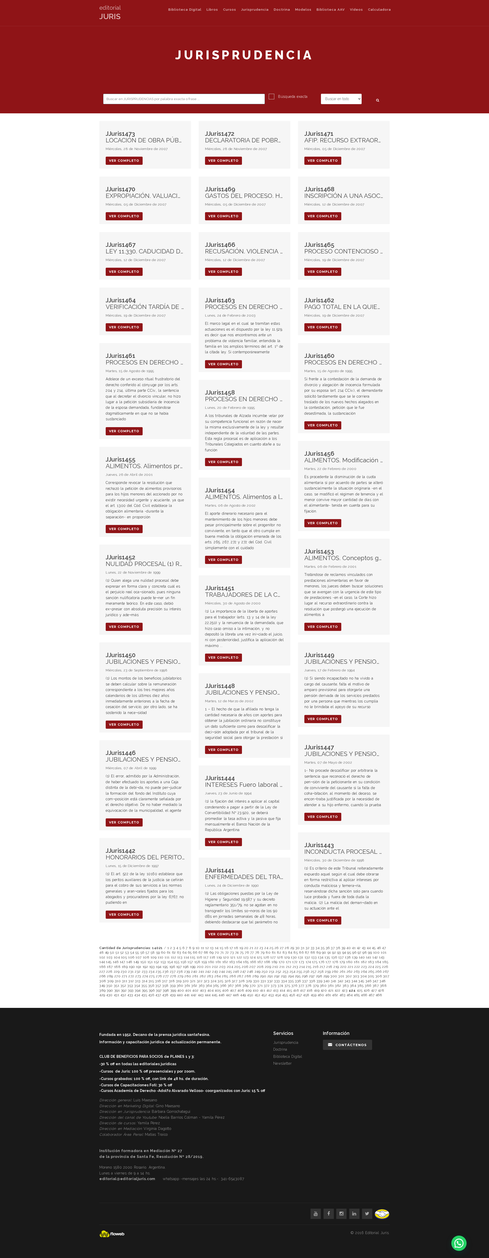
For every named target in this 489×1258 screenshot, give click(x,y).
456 (292, 995)
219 (336, 967)
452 (264, 995)
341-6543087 (232, 1179)
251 (272, 971)
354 (137, 986)
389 (102, 990)
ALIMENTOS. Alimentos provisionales (145, 463)
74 (237, 952)
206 (245, 967)
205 (237, 967)
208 (260, 967)
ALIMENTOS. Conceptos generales (343, 555)
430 (109, 995)
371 (260, 986)
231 (131, 971)
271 (124, 976)
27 (282, 948)
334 (284, 981)
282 (203, 976)
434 (137, 995)
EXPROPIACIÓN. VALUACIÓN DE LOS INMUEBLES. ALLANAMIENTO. (145, 192)
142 (375, 957)
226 (385, 967)
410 (256, 990)
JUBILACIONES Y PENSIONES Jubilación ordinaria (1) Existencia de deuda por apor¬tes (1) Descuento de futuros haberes (244, 689)
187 (110, 967)
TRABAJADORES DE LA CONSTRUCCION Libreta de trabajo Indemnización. (244, 591)
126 (266, 957)
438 (165, 995)
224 (371, 967)
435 (144, 995)
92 (334, 952)
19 (241, 948)
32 (307, 948)
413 (276, 990)
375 (287, 986)
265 (371, 971)
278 (173, 976)
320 (186, 981)
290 (263, 976)
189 (125, 967)
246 (236, 971)
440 (180, 995)
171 (288, 962)
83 (284, 952)
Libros (212, 9)
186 (102, 967)
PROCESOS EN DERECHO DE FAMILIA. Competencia (244, 396)
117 (206, 957)
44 (369, 948)
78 (257, 952)
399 (173, 990)
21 (251, 948)
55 (137, 952)
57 (147, 952)
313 (138, 981)
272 (131, 976)
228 (109, 971)
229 (117, 971)
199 (193, 967)
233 (145, 971)
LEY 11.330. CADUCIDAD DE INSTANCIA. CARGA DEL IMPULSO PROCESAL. (145, 248)
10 (198, 948)
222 (357, 967)
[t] (367, 1214)
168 (267, 962)
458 (306, 995)
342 (341, 981)
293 (284, 976)
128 (280, 957)
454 (278, 995)
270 (117, 976)
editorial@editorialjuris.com (127, 1179)
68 (206, 952)
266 (378, 971)
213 (295, 967)
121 (233, 957)
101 (384, 952)
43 (364, 948)
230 (124, 971)
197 (179, 967)
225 (378, 967)
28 (287, 948)
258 (321, 971)
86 (301, 952)
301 (341, 976)
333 (277, 981)
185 (385, 962)
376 (294, 986)
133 (314, 957)
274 (145, 976)
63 (179, 952)
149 (136, 962)
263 (357, 971)
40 (348, 948)
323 (207, 981)
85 (295, 952)
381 (331, 986)
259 (328, 971)
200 (200, 967)
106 (131, 957)
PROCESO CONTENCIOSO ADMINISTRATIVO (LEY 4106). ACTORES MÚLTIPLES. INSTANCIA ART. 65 (343, 248)
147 (122, 962)
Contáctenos (351, 1045)
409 (248, 990)
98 (364, 952)
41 (354, 948)
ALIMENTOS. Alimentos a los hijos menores (244, 494)
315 (151, 981)
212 (289, 967)
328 (242, 981)
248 (250, 971)
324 (213, 981)
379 (316, 986)
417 (303, 990)
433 (130, 995)
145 (109, 962)
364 (209, 986)
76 (247, 952)
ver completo (124, 161)
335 (291, 981)
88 (312, 952)
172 (295, 962)
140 (362, 957)
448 (236, 995)
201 (208, 967)
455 (285, 995)
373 (274, 986)
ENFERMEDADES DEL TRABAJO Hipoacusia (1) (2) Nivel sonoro (244, 874)
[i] (341, 1214)
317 (165, 981)
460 (321, 995)
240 (194, 971)
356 (151, 986)
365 (216, 986)
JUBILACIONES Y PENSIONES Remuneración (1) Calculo (145, 658)
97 (359, 952)
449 (243, 995)
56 (142, 952)
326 (228, 981)
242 (208, 971)
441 (187, 995)
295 (298, 976)
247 (243, 971)
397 (159, 990)
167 (260, 962)
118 (212, 957)
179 (342, 962)
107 (138, 957)
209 (268, 967)
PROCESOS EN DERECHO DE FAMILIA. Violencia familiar (244, 303)
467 (372, 995)
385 (360, 986)
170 (282, 962)
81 (274, 952)
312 (131, 981)
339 (319, 981)
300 (333, 976)
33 (313, 948)
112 (173, 957)
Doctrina (282, 9)
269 (110, 976)
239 (187, 971)
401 (188, 990)
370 (253, 986)
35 (322, 948)
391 (117, 990)
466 (364, 995)
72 (227, 952)
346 (368, 981)
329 (249, 981)
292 (277, 976)
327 (235, 981)
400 (180, 990)
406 (225, 990)
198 (186, 967)
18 (236, 948)
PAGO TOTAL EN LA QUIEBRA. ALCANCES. (343, 303)
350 (109, 986)
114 (186, 957)
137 (341, 957)
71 (222, 952)
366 (223, 986)
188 (117, 967)
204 (230, 967)
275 (152, 976)
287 (240, 976)
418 (310, 990)
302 (349, 976)
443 (201, 995)
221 (350, 967)
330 (256, 981)
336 (298, 981)
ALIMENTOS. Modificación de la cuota (343, 457)
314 (144, 981)
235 (158, 971)
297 (312, 976)
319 (179, 981)
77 (252, 952)
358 (165, 986)
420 (324, 990)
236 (165, 971)
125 (259, 957)
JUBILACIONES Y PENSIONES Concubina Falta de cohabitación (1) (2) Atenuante (343, 750)
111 (167, 957)
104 (117, 957)
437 (158, 995)
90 (324, 952)
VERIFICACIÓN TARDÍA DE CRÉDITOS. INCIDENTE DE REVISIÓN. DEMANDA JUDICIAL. (145, 303)
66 (195, 952)
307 (386, 976)
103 (109, 957)
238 (180, 971)
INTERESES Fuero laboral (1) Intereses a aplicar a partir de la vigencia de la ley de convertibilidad (244, 781)
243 (215, 971)
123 (246, 957)
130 (294, 957)
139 (355, 957)
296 (305, 976)
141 (368, 957)
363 (202, 986)
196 (172, 967)
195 (165, 967)
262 (350, 971)
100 (376, 952)
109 (154, 957)
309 (110, 981)
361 (187, 986)
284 (217, 976)
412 (269, 990)
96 (354, 952)
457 (299, 995)
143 (382, 957)
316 (158, 981)
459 (314, 995)
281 (195, 976)
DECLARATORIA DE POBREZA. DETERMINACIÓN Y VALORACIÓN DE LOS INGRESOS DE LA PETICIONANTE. (244, 137)
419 (317, 990)
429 (102, 995)
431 (116, 995)
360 (180, 986)
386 (368, 986)
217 (322, 967)
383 (346, 986)
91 (329, 952)
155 (177, 962)
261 (343, 971)
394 (138, 990)
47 (384, 948)
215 (308, 967)
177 (328, 962)
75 (242, 952)
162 (225, 962)
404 (210, 990)
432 (123, 995)
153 (163, 962)
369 (245, 986)
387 (376, 986)
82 (279, 952)
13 (212, 948)
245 (229, 971)
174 (308, 962)
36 (328, 948)
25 (271, 948)
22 (256, 948)
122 (239, 957)
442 (194, 995)
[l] (354, 1214)
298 (319, 976)
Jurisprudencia (255, 9)
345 (361, 981)
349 (102, 986)
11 (202, 948)
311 (124, 981)
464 (350, 995)
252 (278, 971)
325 (220, 981)
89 (318, 952)
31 (302, 948)
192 (145, 967)
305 (371, 976)
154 (170, 962)
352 (123, 986)
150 (143, 962)
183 (371, 962)
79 (262, 952)
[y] (315, 1214)
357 (158, 986)
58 (153, 952)
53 (127, 952)
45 (374, 948)
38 (338, 948)
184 (378, 962)
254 (292, 971)
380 (323, 986)
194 (158, 967)
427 (374, 990)
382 (338, 986)
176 (321, 962)
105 (124, 957)
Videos (356, 9)
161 (218, 962)
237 (173, 971)
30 (297, 948)
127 (273, 957)
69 (211, 952)
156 (183, 962)
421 (331, 990)
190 (132, 967)
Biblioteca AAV (331, 9)
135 (327, 957)
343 (347, 981)
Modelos (303, 9)
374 (280, 986)
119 (219, 957)
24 (266, 948)
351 (116, 986)
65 (190, 952)
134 (320, 957)
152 (156, 962)
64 (184, 952)
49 (107, 952)
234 (152, 971)
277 (166, 976)
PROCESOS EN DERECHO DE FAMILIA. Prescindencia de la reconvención (145, 359)
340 (326, 981)
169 (274, 962)
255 (299, 971)
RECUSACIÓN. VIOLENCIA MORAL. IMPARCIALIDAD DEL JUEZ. (244, 248)
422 (338, 990)
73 (232, 952)
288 (247, 976)
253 (286, 971)
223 (364, 967)
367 (231, 986)
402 (195, 990)
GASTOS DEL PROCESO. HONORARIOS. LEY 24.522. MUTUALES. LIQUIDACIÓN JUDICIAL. (244, 192)
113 (180, 957)
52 (122, 952)
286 (232, 976)
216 (316, 967)
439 (173, 995)
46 (379, 948)
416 (296, 990)
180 (349, 962)
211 (282, 967)
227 (102, 971)
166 (253, 962)
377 (301, 986)
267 (386, 971)
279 (180, 976)
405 (218, 990)
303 (356, 976)
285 (225, 976)
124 (253, 957)
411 (262, 990)
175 (315, 962)
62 (174, 952)
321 (193, 981)
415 (289, 990)
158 (197, 962)
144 (102, 962)
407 (233, 990)
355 (144, 986)
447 (229, 995)
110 (161, 957)
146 (116, 962)
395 (145, 990)
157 (190, 962)
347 (375, 981)
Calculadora (379, 9)
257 (314, 971)
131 (300, 957)
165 (246, 962)
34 (317, 948)
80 (268, 952)
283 (210, 976)
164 (239, 962)
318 (172, 981)
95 (349, 952)
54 (132, 952)
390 (110, 990)
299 (326, 976)
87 (307, 952)
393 (131, 990)
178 (335, 962)
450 (250, 995)
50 (112, 952)
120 (226, 957)
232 (138, 971)
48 (101, 952)
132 (307, 957)
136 (334, 957)
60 (163, 952)
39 (343, 948)
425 (360, 990)
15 (221, 948)
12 (207, 948)
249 (258, 971)
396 (152, 990)
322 (200, 981)
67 (200, 952)
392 (124, 990)
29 (292, 948)
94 (344, 952)
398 (166, 990)
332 (270, 981)
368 (238, 986)
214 (302, 967)
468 (379, 995)
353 (130, 986)
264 (364, 971)
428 (381, 990)
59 (158, 952)
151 (150, 962)
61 (169, 952)
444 (208, 995)
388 (383, 986)
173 (301, 962)
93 (339, 952)
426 (367, 990)
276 (159, 976)
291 (270, 976)
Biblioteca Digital (184, 9)
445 (215, 995)
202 (215, 967)
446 (222, 995)
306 (378, 976)
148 (129, 962)
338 (312, 981)
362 (194, 986)
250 (265, 971)
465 (357, 995)
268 (102, 976)
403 (203, 990)
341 (333, 981)
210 (275, 967)
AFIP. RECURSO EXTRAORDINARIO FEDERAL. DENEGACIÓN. (343, 137)
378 (308, 986)
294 (291, 976)
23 (261, 948)
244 (222, 971)
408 (240, 990)
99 (370, 952)
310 (118, 981)
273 (138, 976)
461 (328, 995)
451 (257, 995)
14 (217, 948)
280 (187, 976)
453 (271, 995)
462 (335, 995)
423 (345, 990)
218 (329, 967)
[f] (328, 1214)
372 (267, 986)
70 (217, 952)
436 (151, 995)
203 (222, 967)
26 (277, 948)
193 (152, 967)
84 (290, 952)
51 (117, 952)
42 (359, 948)
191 (138, 967)
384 (353, 986)
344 (354, 981)
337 (305, 981)
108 (146, 957)
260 (335, 971)
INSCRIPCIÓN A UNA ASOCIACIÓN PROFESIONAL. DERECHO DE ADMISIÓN (343, 192)
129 (287, 957)
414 (282, 990)
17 (231, 948)
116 (199, 957)
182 (364, 962)
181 (357, 962)
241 (201, 971)
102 (102, 957)
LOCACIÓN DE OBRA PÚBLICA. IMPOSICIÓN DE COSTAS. (145, 137)
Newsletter (282, 1063)
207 (252, 967)
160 (211, 962)
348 (382, 981)
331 (263, 981)
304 (363, 976)
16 (226, 948)
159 (204, 962)
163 (232, 962)
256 (306, 971)
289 (255, 976)
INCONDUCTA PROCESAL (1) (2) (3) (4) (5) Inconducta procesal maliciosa (343, 848)
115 (192, 957)
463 (342, 995)
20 (246, 948)
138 (348, 957)
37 (333, 948)
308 (102, 981)
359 (173, 986)
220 (343, 967)
